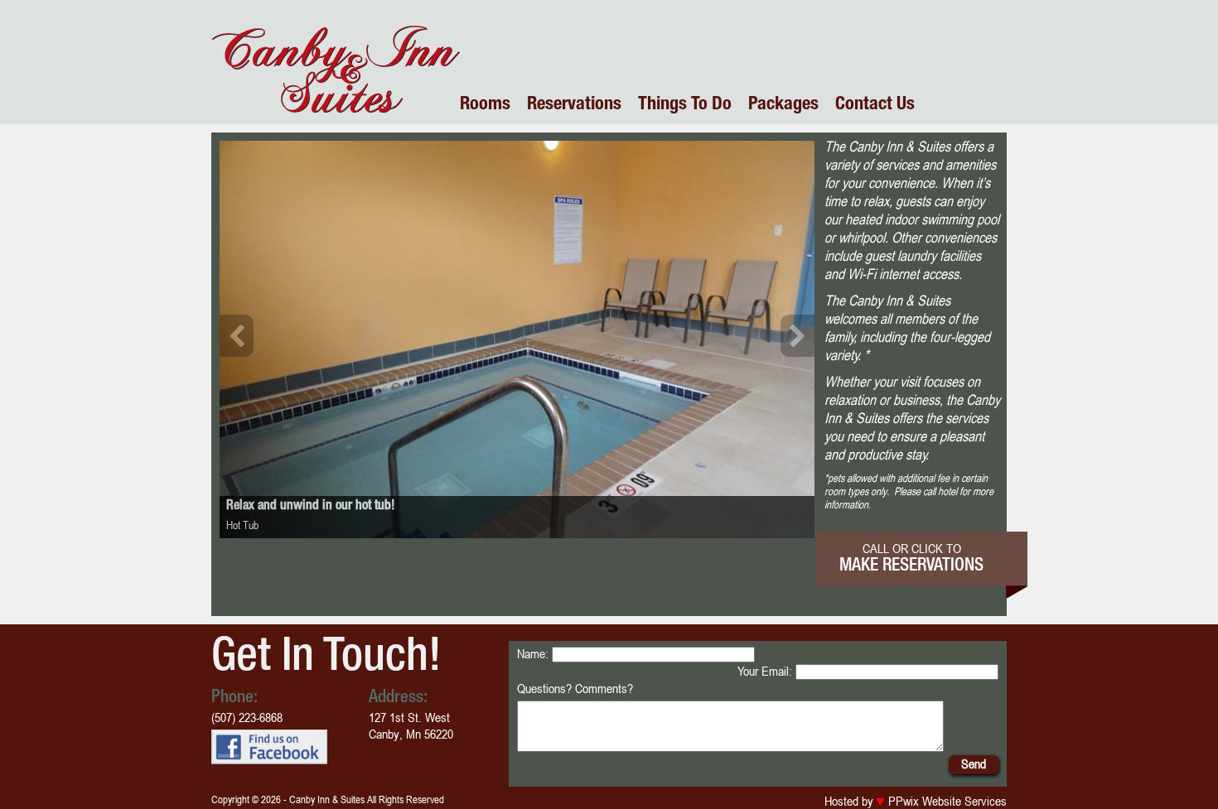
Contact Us (875, 105)
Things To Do (685, 105)
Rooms (485, 105)
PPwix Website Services (946, 800)
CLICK (927, 548)
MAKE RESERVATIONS (911, 566)
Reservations (574, 105)
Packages (783, 105)
